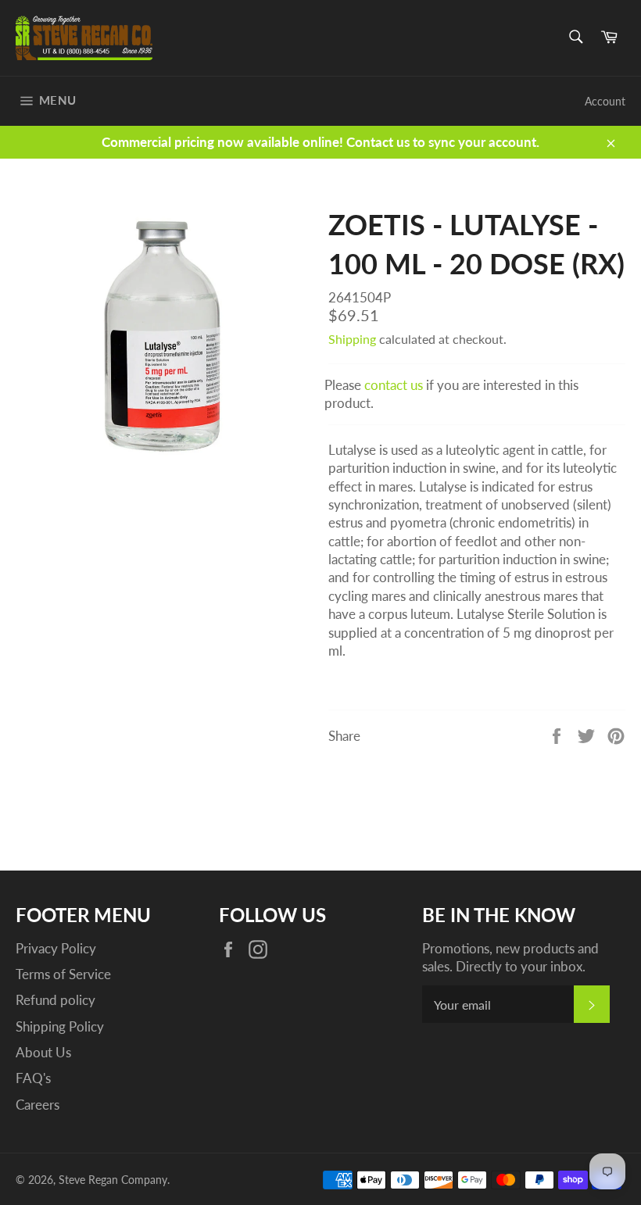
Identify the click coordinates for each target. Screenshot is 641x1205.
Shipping (352, 338)
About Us (43, 1052)
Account (605, 101)
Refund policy (55, 1000)
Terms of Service (63, 974)
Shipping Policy (60, 1026)
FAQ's (33, 1078)
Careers (37, 1104)
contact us (393, 385)
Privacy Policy (56, 948)
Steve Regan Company (113, 1180)
